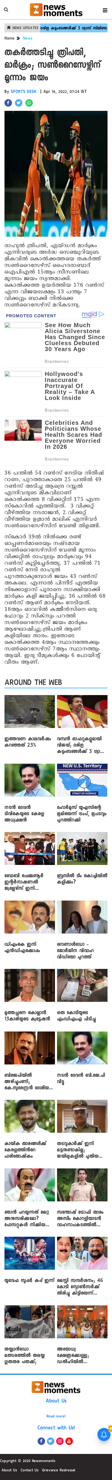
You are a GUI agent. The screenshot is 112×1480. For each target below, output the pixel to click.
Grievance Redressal (58, 1471)
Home (9, 39)
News (28, 39)
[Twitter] (50, 1441)
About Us (56, 1402)
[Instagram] (60, 1441)
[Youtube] (69, 1441)
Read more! (56, 1417)
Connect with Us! (56, 1428)
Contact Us (30, 1471)
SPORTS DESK (24, 92)
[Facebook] (41, 1441)
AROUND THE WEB (33, 683)
